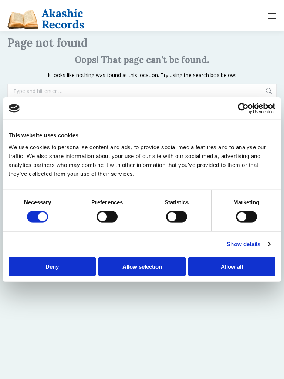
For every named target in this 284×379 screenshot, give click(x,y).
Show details (243, 244)
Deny (52, 266)
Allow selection (142, 266)
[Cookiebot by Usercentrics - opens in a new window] (243, 108)
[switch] (107, 217)
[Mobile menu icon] (272, 15)
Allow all (232, 266)
